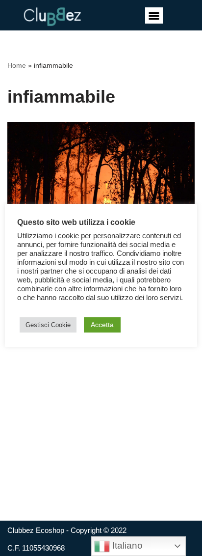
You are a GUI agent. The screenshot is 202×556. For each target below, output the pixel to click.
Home (16, 65)
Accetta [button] (102, 325)
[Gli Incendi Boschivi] (101, 184)
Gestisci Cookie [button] (48, 325)
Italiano (126, 545)
